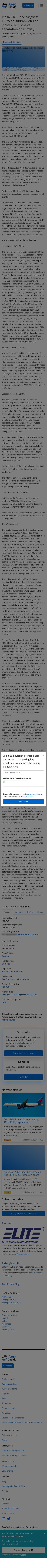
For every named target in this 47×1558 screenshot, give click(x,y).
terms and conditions (33, 794)
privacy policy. (28, 796)
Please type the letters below (17, 778)
